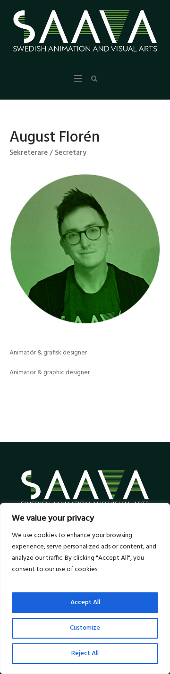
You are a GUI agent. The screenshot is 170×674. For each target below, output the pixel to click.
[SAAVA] (85, 31)
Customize (85, 628)
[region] (85, 588)
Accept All (85, 602)
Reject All (85, 653)
